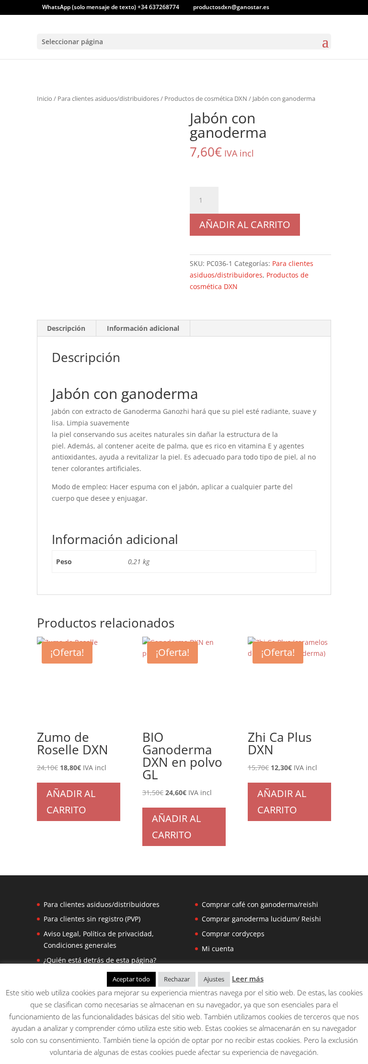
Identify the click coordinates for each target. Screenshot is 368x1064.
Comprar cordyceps (233, 933)
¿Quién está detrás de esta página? (100, 960)
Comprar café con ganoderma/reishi (260, 904)
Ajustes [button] (214, 979)
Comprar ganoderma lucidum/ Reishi (261, 918)
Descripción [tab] (66, 328)
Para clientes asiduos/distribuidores (108, 98)
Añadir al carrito (244, 224)
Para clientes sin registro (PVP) (92, 918)
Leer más (248, 978)
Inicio (44, 98)
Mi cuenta (218, 948)
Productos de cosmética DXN (205, 98)
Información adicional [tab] (143, 328)
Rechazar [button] (177, 979)
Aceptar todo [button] (131, 979)
